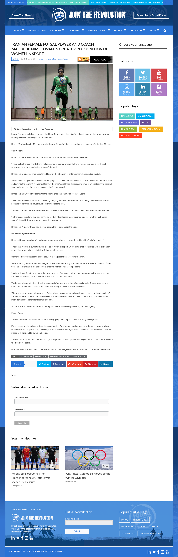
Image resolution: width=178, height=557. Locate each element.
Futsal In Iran (26, 356)
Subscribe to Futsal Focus (151, 15)
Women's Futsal (79, 356)
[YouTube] (31, 539)
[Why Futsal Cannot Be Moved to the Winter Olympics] (89, 458)
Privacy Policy (37, 509)
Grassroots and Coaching (45, 30)
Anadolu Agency (88, 306)
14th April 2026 (17, 486)
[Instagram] (26, 539)
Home (17, 30)
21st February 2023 (28, 59)
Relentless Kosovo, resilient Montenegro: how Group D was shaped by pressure (30, 477)
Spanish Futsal (145, 116)
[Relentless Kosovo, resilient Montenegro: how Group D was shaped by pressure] (35, 458)
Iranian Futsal (41, 356)
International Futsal (151, 129)
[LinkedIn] (13, 539)
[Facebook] (22, 539)
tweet (14, 375)
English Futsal (128, 129)
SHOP (153, 30)
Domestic (75, 30)
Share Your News (21, 15)
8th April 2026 (70, 481)
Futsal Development (130, 136)
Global (118, 30)
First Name (19, 410)
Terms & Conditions (20, 509)
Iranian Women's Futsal (59, 356)
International (97, 30)
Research (136, 30)
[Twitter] (18, 539)
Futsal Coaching (129, 123)
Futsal (145, 123)
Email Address (21, 397)
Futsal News (127, 116)
